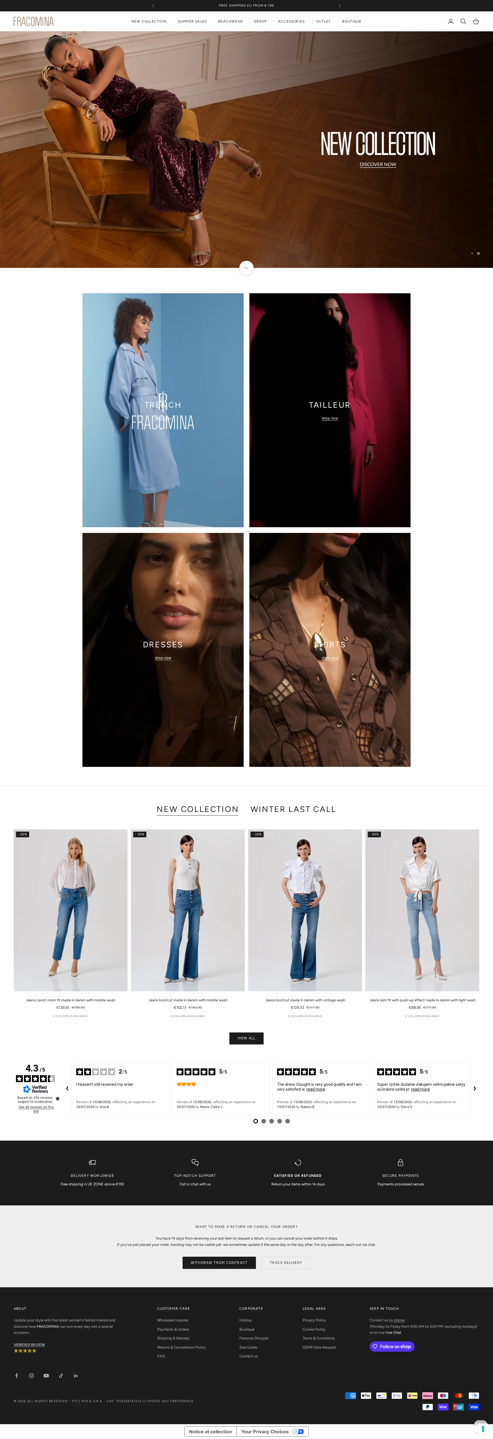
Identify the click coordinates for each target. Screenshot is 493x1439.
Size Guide (248, 1347)
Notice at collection (210, 1431)
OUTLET (323, 21)
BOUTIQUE (351, 21)
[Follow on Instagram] (31, 1376)
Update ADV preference (170, 1401)
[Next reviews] (475, 1089)
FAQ (161, 1356)
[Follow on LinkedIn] (76, 1376)
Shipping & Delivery (173, 1338)
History (245, 1320)
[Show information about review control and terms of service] (57, 1098)
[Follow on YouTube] (46, 1376)
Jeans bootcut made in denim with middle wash (187, 1000)
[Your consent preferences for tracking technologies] (483, 1429)
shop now (163, 418)
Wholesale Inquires (172, 1320)
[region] (246, 149)
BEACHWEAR (230, 21)
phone (399, 1320)
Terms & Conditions (319, 1338)
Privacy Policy (314, 1320)
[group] (246, 149)
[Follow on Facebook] (16, 1376)
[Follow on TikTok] (61, 1376)
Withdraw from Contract (219, 1263)
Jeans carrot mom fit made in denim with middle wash (70, 1000)
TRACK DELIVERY (286, 1263)
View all (247, 1038)
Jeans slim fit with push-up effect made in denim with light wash (422, 1000)
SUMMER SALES (192, 21)
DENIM (260, 21)
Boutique (246, 1329)
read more (315, 1089)
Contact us (248, 1356)
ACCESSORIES (291, 21)
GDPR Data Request (319, 1347)
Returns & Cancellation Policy (181, 1347)
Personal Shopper (254, 1338)
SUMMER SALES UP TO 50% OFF (247, 8)
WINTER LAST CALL (293, 809)
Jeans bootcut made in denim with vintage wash (305, 1000)
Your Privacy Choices (265, 1431)
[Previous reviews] (67, 1089)
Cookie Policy (314, 1329)
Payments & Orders (173, 1329)
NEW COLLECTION (149, 21)
